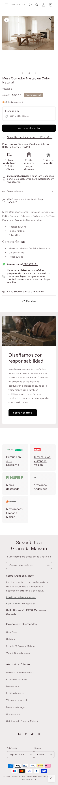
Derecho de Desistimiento (20, 672)
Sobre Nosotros (22, 412)
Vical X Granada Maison (18, 653)
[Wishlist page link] (30, 4)
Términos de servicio (17, 700)
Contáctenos (13, 714)
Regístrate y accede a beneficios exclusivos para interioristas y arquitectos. (31, 178)
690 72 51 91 (30, 264)
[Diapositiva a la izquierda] (22, 73)
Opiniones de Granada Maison (22, 721)
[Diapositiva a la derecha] (35, 73)
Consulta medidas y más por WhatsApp (29, 137)
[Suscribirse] (48, 565)
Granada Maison (18, 776)
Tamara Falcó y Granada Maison (42, 460)
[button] (6, 5)
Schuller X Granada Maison (20, 646)
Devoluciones (13, 686)
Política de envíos (15, 693)
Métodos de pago (15, 707)
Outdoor (10, 639)
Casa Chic (11, 632)
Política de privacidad (17, 679)
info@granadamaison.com (21, 597)
